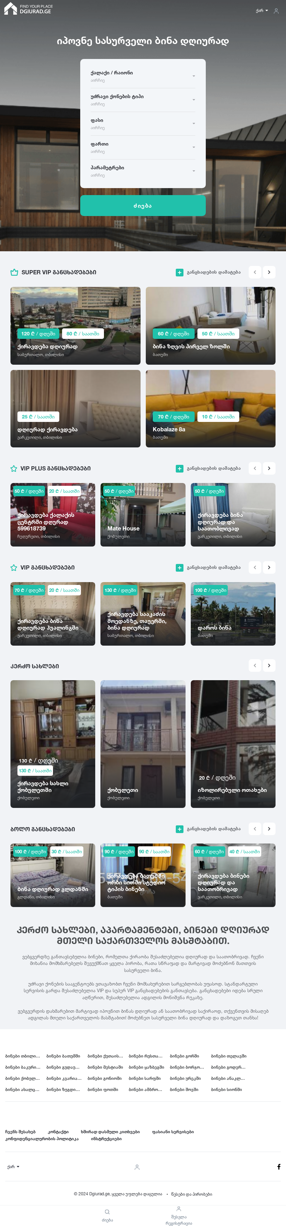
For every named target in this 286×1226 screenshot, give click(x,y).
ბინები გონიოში (105, 1078)
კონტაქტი (58, 1131)
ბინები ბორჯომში (188, 1067)
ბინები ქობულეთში (25, 1078)
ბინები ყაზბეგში (146, 1067)
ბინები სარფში (145, 1078)
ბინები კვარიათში (66, 1078)
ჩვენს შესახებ (20, 1131)
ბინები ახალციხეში (25, 1089)
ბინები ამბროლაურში (149, 1089)
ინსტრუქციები (106, 1138)
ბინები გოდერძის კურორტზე (231, 1067)
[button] (269, 272)
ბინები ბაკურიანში (25, 1067)
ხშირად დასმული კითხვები (110, 1131)
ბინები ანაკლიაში (230, 1078)
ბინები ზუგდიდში (65, 1089)
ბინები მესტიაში (105, 1067)
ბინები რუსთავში (147, 1055)
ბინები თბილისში (24, 1055)
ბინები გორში (184, 1055)
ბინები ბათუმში (63, 1055)
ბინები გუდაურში (64, 1067)
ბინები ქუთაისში (106, 1055)
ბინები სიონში (226, 1089)
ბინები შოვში (184, 1089)
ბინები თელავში (229, 1055)
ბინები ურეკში (185, 1078)
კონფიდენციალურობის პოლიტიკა (42, 1138)
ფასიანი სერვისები (173, 1131)
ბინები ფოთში (103, 1089)
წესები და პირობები (191, 1194)
